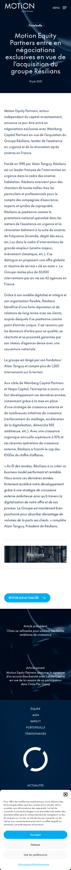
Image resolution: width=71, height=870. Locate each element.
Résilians (35, 554)
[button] (65, 794)
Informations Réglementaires (33, 864)
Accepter (35, 834)
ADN (35, 715)
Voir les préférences (35, 854)
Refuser (35, 844)
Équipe (35, 709)
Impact (35, 721)
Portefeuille (35, 25)
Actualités (35, 785)
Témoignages (35, 733)
